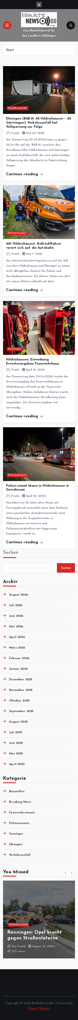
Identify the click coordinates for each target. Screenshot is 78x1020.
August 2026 (18, 594)
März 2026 (17, 647)
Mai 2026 (16, 626)
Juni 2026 (16, 616)
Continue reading (22, 174)
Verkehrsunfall (17, 108)
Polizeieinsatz (17, 233)
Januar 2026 (18, 669)
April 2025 (16, 764)
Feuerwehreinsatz (22, 812)
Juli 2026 (15, 605)
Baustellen (16, 791)
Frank (15, 133)
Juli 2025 (15, 732)
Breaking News (20, 802)
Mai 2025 (16, 753)
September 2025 (21, 711)
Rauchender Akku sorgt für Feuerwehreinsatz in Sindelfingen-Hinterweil (38, 932)
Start (10, 50)
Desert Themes (39, 1008)
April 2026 (17, 637)
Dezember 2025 (20, 679)
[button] (65, 873)
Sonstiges (14, 349)
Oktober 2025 (19, 700)
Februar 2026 (19, 658)
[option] (39, 919)
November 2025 (20, 690)
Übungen (15, 844)
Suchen (10, 552)
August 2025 (18, 722)
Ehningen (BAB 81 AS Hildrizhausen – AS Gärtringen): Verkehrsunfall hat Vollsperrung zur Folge (38, 122)
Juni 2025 (16, 743)
